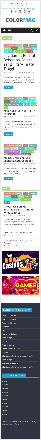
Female (19, 45)
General (7, 48)
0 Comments (30, 72)
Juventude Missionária (10, 363)
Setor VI (5, 396)
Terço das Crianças (9, 323)
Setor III (5, 407)
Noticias (28, 48)
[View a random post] (36, 30)
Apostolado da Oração (10, 334)
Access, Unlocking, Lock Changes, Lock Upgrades (20, 8)
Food (25, 45)
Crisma (4, 341)
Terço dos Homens (9, 316)
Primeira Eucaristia (8, 345)
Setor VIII (5, 388)
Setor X (4, 381)
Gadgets (33, 45)
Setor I (4, 414)
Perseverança (7, 338)
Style (17, 154)
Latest (14, 48)
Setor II (4, 410)
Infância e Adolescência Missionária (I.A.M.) (17, 356)
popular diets (20, 51)
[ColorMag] (4, 30)
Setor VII (5, 392)
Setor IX (5, 385)
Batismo (5, 330)
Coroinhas (5, 352)
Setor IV (5, 403)
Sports (29, 51)
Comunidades (9, 45)
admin (21, 72)
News (21, 48)
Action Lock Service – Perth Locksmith (19, 112)
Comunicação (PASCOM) (11, 349)
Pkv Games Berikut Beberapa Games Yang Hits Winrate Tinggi (19, 62)
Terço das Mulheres (9, 319)
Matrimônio (6, 327)
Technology (26, 154)
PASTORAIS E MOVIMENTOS (13, 104)
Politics (11, 51)
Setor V (4, 399)
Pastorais (22, 101)
